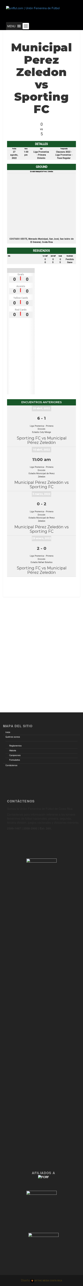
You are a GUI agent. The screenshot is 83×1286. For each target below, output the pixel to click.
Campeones (15, 755)
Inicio (7, 732)
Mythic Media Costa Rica (48, 1280)
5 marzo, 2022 (41, 493)
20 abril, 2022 (41, 408)
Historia (12, 750)
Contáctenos (11, 765)
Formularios (14, 759)
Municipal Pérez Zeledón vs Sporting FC (41, 484)
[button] (11, 26)
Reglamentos (15, 745)
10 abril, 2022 (41, 449)
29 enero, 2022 (41, 538)
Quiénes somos (12, 736)
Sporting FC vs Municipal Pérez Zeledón (41, 440)
